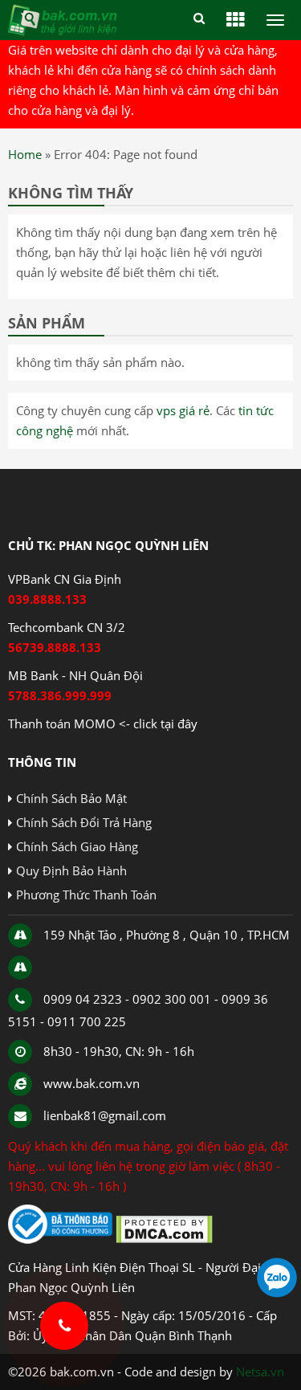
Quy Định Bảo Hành (71, 870)
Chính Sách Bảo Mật (71, 798)
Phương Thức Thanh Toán (86, 895)
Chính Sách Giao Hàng (77, 846)
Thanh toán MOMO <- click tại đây (102, 723)
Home (25, 154)
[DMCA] (164, 1239)
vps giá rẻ (183, 410)
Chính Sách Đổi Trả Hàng (84, 822)
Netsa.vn (260, 1372)
